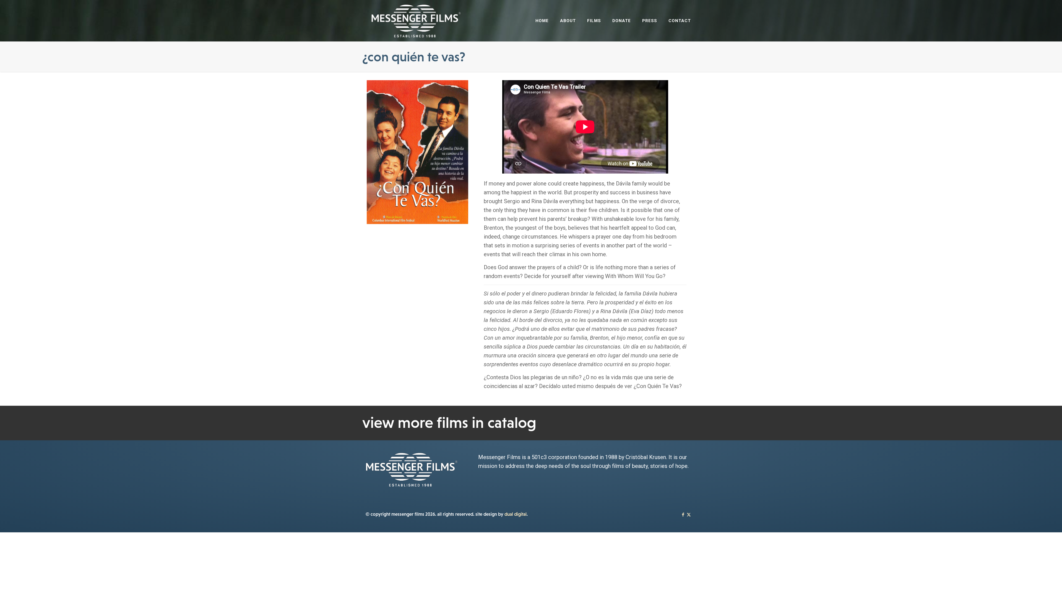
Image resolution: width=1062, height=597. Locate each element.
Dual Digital (515, 514)
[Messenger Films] (416, 20)
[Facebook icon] (683, 514)
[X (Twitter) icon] (689, 514)
